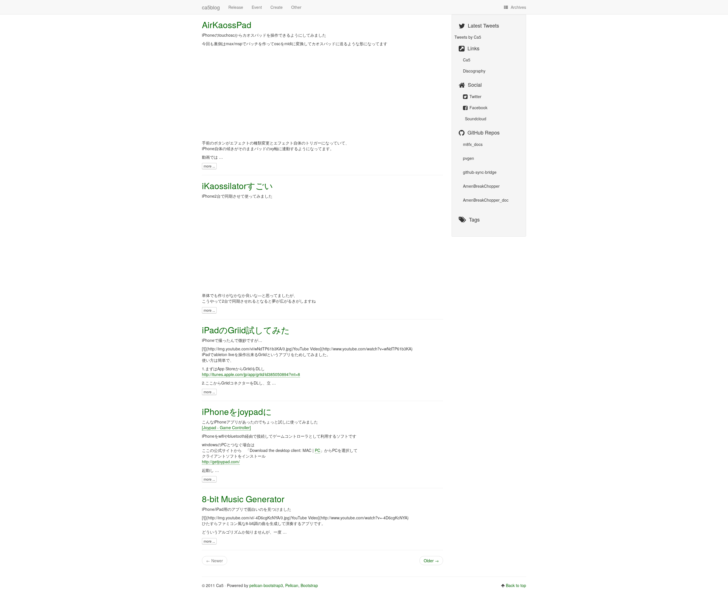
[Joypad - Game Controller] (226, 427)
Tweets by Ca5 (467, 37)
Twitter (474, 96)
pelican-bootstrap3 (266, 585)
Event (257, 7)
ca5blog (211, 7)
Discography (474, 71)
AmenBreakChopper (481, 186)
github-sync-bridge (480, 172)
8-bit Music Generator (243, 499)
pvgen (468, 158)
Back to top (516, 585)
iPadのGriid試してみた (246, 330)
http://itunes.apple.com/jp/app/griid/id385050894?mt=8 (251, 374)
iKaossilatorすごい (237, 185)
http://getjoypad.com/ (221, 461)
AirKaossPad (226, 24)
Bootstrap (309, 585)
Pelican (291, 585)
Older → (431, 560)
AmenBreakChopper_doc (485, 200)
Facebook (477, 107)
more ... (209, 166)
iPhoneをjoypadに (237, 411)
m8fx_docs (473, 144)
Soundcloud (475, 118)
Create (276, 7)
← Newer (214, 560)
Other (296, 7)
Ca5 (466, 60)
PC (317, 450)
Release (235, 7)
